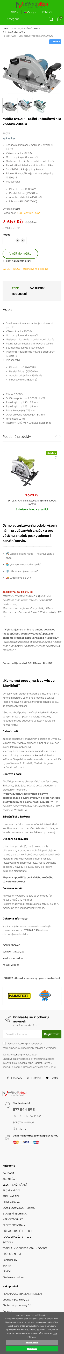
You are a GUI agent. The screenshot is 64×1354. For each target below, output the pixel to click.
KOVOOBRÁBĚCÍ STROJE (17, 1236)
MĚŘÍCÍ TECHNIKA (13, 1219)
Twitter (54, 1078)
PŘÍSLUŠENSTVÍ (12, 1254)
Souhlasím (32, 1348)
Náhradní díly (10, 1259)
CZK (14, 12)
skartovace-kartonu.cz (15, 958)
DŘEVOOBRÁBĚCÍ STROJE (18, 1231)
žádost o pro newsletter (25, 1043)
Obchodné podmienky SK (17, 1305)
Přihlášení (47, 12)
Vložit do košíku (20, 253)
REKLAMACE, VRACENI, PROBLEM (22, 1293)
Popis (15, 288)
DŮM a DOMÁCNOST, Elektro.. (19, 1207)
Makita (16, 208)
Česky (31, 12)
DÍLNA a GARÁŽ (11, 1202)
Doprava (7, 1311)
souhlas (22, 1043)
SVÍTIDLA (8, 1242)
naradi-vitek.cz (11, 964)
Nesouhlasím (32, 1342)
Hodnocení (19, 294)
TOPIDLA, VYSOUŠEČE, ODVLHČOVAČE (25, 1248)
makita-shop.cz (11, 945)
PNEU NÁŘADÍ (11, 1196)
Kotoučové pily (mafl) (13, 32)
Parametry (37, 288)
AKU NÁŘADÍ (10, 1179)
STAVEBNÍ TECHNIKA (14, 1213)
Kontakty (20, 1129)
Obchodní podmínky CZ (16, 1299)
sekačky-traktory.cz (13, 951)
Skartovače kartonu (13, 1277)
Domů (5, 28)
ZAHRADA (8, 1173)
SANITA (7, 1265)
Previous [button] (4, 68)
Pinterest (36, 1078)
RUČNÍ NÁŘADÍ (11, 1190)
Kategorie (13, 19)
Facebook (16, 1078)
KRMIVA (7, 1271)
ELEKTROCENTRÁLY (14, 1225)
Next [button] (59, 68)
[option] (32, 68)
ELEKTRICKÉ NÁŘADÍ (21, 28)
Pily (36, 28)
